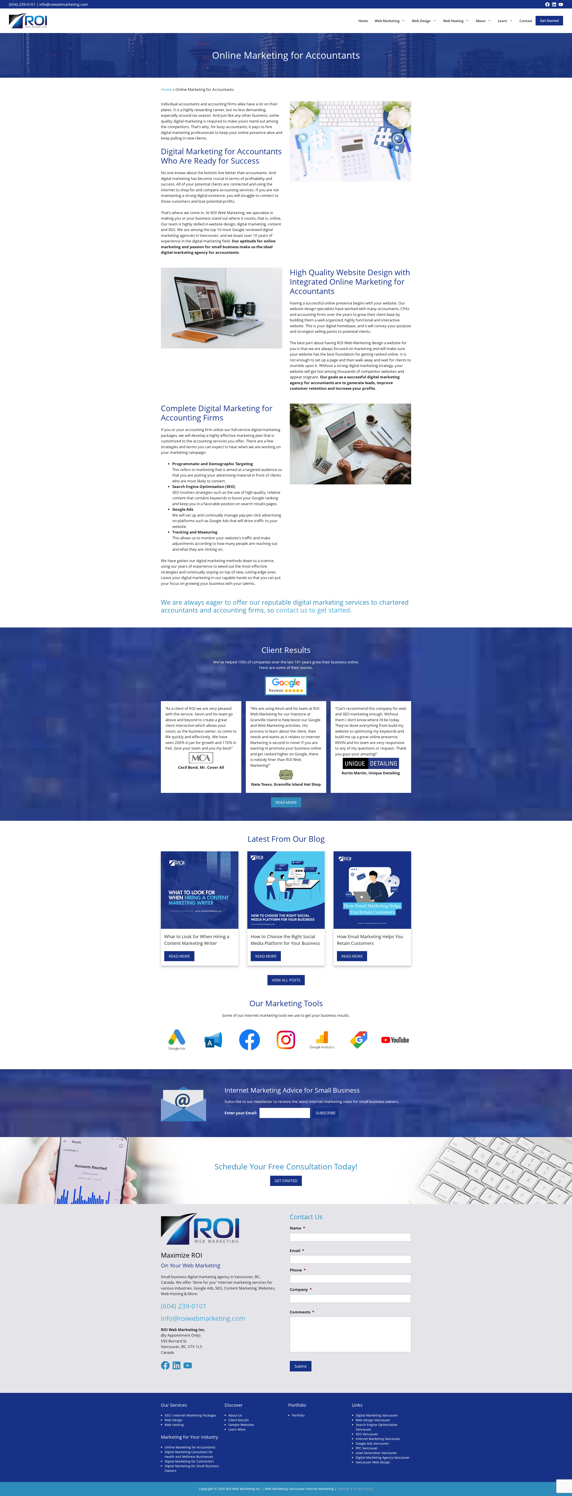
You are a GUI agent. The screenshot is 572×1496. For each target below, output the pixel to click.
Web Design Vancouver (373, 1420)
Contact (525, 21)
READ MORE (286, 802)
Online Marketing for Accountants (190, 1447)
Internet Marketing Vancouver (378, 1439)
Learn (502, 21)
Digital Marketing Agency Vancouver (383, 1457)
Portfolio (298, 1415)
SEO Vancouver (367, 1434)
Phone (298, 1270)
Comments (302, 1312)
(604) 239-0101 (22, 4)
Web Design (421, 21)
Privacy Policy (363, 1489)
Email (297, 1250)
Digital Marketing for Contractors (189, 1461)
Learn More (237, 1429)
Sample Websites (241, 1425)
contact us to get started (313, 610)
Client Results (238, 1420)
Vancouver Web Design (373, 1462)
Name (297, 1228)
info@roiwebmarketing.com (63, 4)
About (481, 21)
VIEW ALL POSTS (286, 980)
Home (363, 21)
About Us (235, 1415)
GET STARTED (286, 1180)
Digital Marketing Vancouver (377, 1415)
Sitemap (343, 1489)
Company (301, 1289)
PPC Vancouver (367, 1448)
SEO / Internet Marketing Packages (190, 1415)
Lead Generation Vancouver (376, 1453)
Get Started (549, 20)
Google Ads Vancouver (372, 1443)
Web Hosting (453, 21)
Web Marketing (387, 21)
